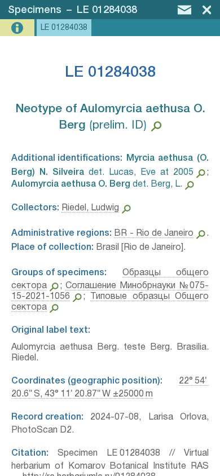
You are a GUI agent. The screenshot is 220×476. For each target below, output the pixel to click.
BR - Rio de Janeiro (153, 233)
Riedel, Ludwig (90, 208)
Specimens (34, 10)
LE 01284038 (107, 10)
